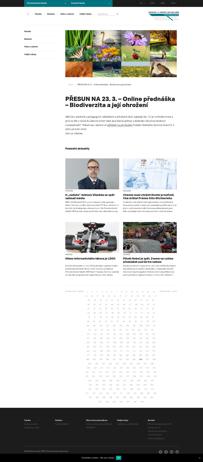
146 (101, 342)
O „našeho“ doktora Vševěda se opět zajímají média (89, 196)
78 (101, 317)
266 (117, 389)
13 (148, 292)
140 (134, 338)
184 (134, 355)
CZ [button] (141, 3)
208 (152, 364)
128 (127, 334)
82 (124, 317)
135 (101, 338)
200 (96, 364)
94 (124, 321)
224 (113, 372)
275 (107, 393)
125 (108, 334)
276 (114, 393)
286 (110, 397)
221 (93, 372)
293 (100, 402)
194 (127, 359)
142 (147, 338)
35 (130, 300)
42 (100, 304)
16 (92, 296)
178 (95, 355)
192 (114, 359)
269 (138, 389)
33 (118, 300)
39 (153, 300)
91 (106, 321)
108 (141, 326)
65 (95, 313)
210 (95, 368)
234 (107, 376)
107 (134, 326)
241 (155, 376)
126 (114, 334)
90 (100, 321)
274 (100, 393)
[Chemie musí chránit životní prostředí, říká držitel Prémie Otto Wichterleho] (150, 173)
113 (102, 330)
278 (127, 393)
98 (148, 321)
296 (121, 402)
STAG (152, 3)
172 (127, 351)
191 (107, 359)
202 (110, 364)
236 (120, 376)
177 (88, 355)
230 (154, 372)
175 (147, 351)
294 (107, 402)
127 (121, 334)
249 (138, 380)
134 (94, 338)
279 (134, 393)
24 (138, 296)
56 (112, 308)
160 (120, 347)
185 (140, 355)
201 (103, 364)
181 (114, 355)
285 (103, 397)
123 (95, 334)
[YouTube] (177, 452)
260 (145, 385)
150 (128, 342)
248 (131, 380)
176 (153, 351)
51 (154, 304)
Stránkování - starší (168, 291)
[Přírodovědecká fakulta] (28, 14)
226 (127, 372)
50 (148, 304)
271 (152, 389)
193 (120, 359)
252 (90, 385)
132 (153, 334)
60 (136, 308)
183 (127, 355)
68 (113, 313)
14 (154, 292)
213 (114, 368)
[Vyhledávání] (118, 14)
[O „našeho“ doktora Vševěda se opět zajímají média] (92, 173)
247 (124, 380)
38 (147, 300)
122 (88, 334)
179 (101, 355)
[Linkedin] (171, 452)
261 (151, 385)
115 (114, 330)
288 (124, 397)
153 (147, 342)
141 (140, 338)
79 (107, 317)
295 (114, 402)
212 (108, 368)
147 (108, 342)
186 (147, 355)
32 (112, 300)
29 (95, 300)
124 (101, 334)
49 (142, 304)
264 (103, 389)
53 (94, 308)
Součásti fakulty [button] (78, 3)
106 (127, 326)
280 (141, 393)
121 (152, 330)
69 (119, 313)
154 (154, 342)
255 (110, 385)
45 (118, 304)
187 (153, 355)
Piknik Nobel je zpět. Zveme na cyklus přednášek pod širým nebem (148, 260)
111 (90, 330)
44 (112, 304)
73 (142, 313)
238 (134, 376)
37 (141, 300)
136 (107, 338)
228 (141, 372)
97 (142, 321)
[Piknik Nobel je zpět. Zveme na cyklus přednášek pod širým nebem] (150, 237)
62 (147, 308)
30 (101, 300)
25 (144, 296)
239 (141, 376)
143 (153, 338)
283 (90, 397)
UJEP (173, 3)
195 (134, 359)
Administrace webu (32, 451)
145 (94, 342)
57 (118, 308)
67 (107, 313)
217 (140, 368)
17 (98, 296)
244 (103, 380)
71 (130, 313)
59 (130, 308)
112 (95, 330)
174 (140, 351)
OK (118, 458)
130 (140, 334)
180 (108, 355)
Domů (70, 85)
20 (115, 296)
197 (147, 359)
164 (147, 347)
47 (130, 304)
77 (95, 317)
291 (145, 397)
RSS (43, 451)
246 (117, 380)
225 (120, 372)
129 (134, 334)
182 (121, 355)
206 (138, 364)
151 (134, 342)
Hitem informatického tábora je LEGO (90, 258)
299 (141, 402)
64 (89, 313)
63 (153, 308)
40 (88, 304)
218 (147, 368)
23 (132, 296)
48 (136, 304)
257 (124, 385)
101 (94, 326)
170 (115, 351)
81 (118, 317)
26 (149, 296)
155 (88, 347)
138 (121, 338)
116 (120, 330)
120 (146, 330)
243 (96, 380)
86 (147, 317)
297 (128, 402)
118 (133, 330)
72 (136, 313)
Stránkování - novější (74, 291)
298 (134, 402)
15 (86, 296)
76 (89, 317)
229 (148, 372)
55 (106, 308)
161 (127, 347)
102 (101, 326)
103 (107, 326)
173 (134, 351)
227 (134, 372)
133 (88, 338)
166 (88, 351)
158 (107, 347)
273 (93, 393)
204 (124, 364)
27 (155, 296)
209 (88, 368)
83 (130, 317)
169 (108, 351)
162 (134, 347)
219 (153, 368)
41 (94, 304)
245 (110, 380)
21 (120, 296)
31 (106, 300)
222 (100, 372)
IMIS (163, 3)
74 (148, 313)
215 (127, 368)
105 (121, 326)
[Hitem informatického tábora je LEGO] (92, 237)
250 (145, 380)
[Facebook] (160, 452)
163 (140, 347)
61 (141, 308)
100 (87, 326)
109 (147, 326)
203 (117, 364)
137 (114, 338)
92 (112, 321)
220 (87, 372)
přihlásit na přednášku (120, 125)
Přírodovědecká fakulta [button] (37, 3)
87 (153, 317)
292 (151, 397)
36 (136, 300)
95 (130, 321)
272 (87, 393)
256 (117, 385)
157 (101, 347)
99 (154, 321)
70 (125, 313)
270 (145, 389)
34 (124, 300)
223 (107, 372)
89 (94, 321)
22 (126, 296)
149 (121, 342)
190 (101, 359)
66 (101, 313)
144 (88, 342)
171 (121, 351)
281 (148, 393)
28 (89, 300)
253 (97, 385)
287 (117, 397)
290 (138, 397)
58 (124, 308)
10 (132, 292)
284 (97, 397)
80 (112, 317)
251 (152, 380)
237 (127, 376)
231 (87, 376)
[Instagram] (166, 452)
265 (110, 389)
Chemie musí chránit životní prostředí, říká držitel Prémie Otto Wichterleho (148, 196)
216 (134, 368)
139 (127, 338)
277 (121, 393)
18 (103, 296)
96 (136, 321)
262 (89, 389)
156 (94, 347)
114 (108, 330)
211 (102, 368)
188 (87, 359)
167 (94, 351)
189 (94, 359)
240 (148, 376)
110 (154, 326)
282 (155, 393)
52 (89, 308)
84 (136, 317)
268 (131, 389)
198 (154, 359)
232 (93, 376)
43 (106, 304)
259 (137, 385)
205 (131, 364)
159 (114, 347)
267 (124, 389)
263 (96, 389)
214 (121, 368)
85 (141, 317)
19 (109, 296)
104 (114, 326)
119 (139, 330)
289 (131, 397)
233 (100, 376)
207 (145, 364)
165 (154, 347)
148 (114, 342)
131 (147, 334)
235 (114, 376)
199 (89, 364)
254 (103, 385)
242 (89, 380)
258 (131, 385)
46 (124, 304)
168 (101, 351)
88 (88, 321)
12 (142, 292)
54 (100, 308)
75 (154, 313)
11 (137, 292)
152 (141, 342)
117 (127, 330)
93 (118, 321)
